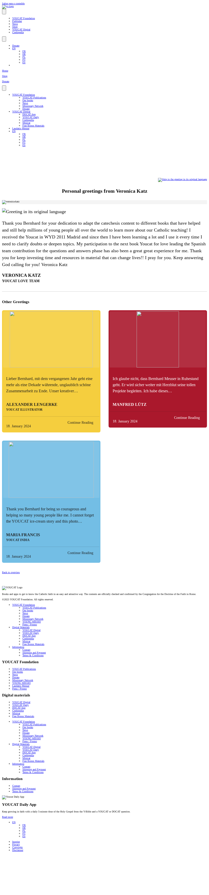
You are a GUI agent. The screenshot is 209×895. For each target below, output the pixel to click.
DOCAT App (29, 114)
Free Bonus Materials (33, 125)
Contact (26, 649)
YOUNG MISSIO (31, 621)
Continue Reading (80, 422)
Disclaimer (17, 850)
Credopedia (18, 32)
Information (18, 647)
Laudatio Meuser (20, 128)
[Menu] (4, 11)
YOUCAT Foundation (23, 18)
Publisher (17, 21)
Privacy (16, 844)
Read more (7, 817)
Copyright (17, 847)
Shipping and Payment (34, 652)
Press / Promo (29, 624)
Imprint (16, 841)
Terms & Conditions (33, 655)
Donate (15, 45)
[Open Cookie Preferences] (40, 891)
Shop (15, 26)
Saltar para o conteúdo (13, 3)
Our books (27, 100)
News (15, 23)
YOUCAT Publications (34, 97)
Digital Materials (21, 627)
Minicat (26, 122)
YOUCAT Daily (30, 117)
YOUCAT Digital (21, 29)
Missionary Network (32, 106)
